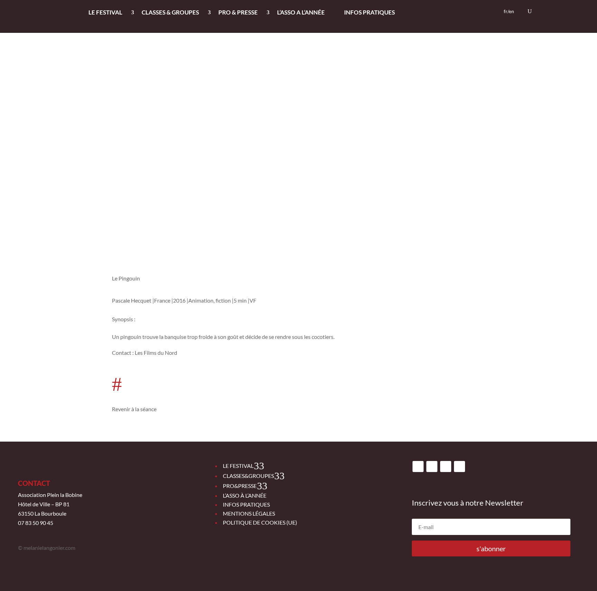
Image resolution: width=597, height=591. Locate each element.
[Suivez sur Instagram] (431, 466)
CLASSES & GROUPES (170, 13)
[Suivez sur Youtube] (445, 466)
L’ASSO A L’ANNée (301, 13)
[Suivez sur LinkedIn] (459, 466)
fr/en (509, 11)
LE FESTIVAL (105, 13)
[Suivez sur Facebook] (418, 466)
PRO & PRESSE (238, 13)
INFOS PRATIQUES (369, 13)
